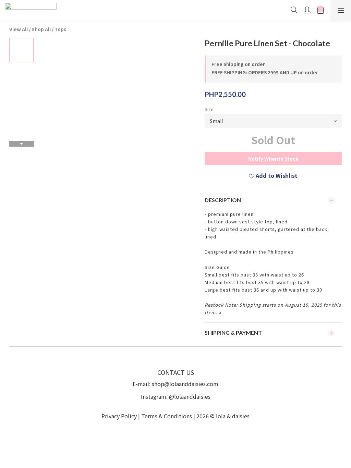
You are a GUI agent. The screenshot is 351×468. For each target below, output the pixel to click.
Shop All (41, 29)
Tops (60, 29)
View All (18, 29)
